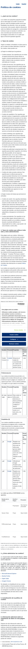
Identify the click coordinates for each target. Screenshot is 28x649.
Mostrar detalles (18, 330)
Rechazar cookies (14, 343)
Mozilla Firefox (6, 576)
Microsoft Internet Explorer (9, 573)
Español (24, 4)
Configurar (13, 339)
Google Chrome (6, 581)
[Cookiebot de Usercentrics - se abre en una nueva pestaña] (19, 304)
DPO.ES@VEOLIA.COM (16, 641)
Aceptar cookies (14, 334)
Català (18, 4)
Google (9, 441)
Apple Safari (5, 578)
